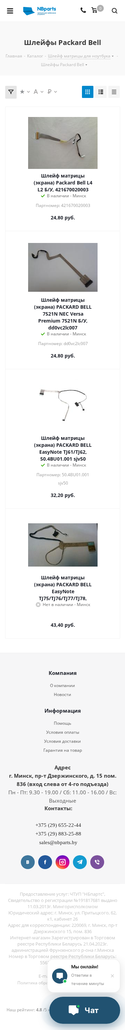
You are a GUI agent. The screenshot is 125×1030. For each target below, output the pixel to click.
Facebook (45, 862)
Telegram (80, 862)
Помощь (62, 723)
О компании (62, 685)
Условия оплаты (62, 732)
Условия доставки (62, 741)
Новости (62, 694)
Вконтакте (28, 862)
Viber (97, 862)
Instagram (62, 862)
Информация (62, 710)
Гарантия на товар (62, 750)
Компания (63, 672)
